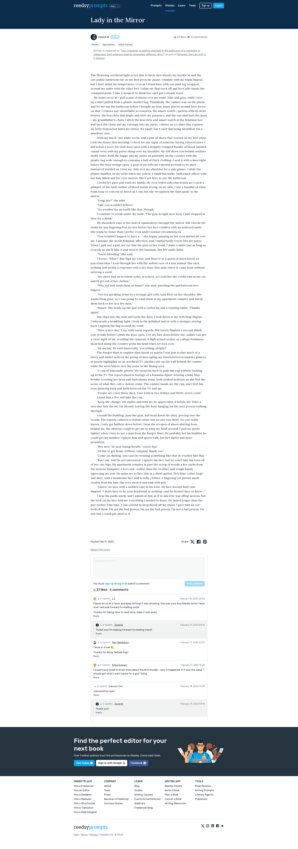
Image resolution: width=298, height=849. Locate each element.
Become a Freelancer (116, 799)
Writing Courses (143, 794)
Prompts (156, 5)
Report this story (100, 549)
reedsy (91, 6)
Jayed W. (118, 625)
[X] (203, 826)
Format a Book (173, 799)
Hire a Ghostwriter (84, 803)
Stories (169, 5)
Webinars (139, 803)
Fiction (95, 45)
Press (107, 794)
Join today (82, 763)
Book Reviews (203, 786)
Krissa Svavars (119, 665)
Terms (84, 834)
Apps (113, 6)
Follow (115, 37)
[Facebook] (217, 826)
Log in (218, 5)
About (107, 786)
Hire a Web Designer (85, 812)
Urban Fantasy (126, 45)
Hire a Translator (83, 807)
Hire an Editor (82, 790)
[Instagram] (208, 826)
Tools (192, 5)
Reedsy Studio (173, 786)
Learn (181, 5)
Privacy (94, 834)
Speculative (108, 45)
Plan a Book (171, 794)
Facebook (137, 763)
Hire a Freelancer (84, 786)
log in (120, 583)
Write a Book (172, 790)
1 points (108, 625)
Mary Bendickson (120, 642)
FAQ (76, 834)
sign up (109, 583)
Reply (96, 616)
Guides (138, 790)
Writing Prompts (204, 790)
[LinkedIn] (212, 826)
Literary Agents (204, 794)
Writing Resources (175, 803)
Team (107, 790)
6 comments (198, 37)
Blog (137, 786)
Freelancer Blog (143, 807)
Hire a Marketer (82, 799)
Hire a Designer (83, 794)
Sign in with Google (110, 763)
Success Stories (113, 803)
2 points (106, 598)
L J (113, 598)
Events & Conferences (147, 799)
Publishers (201, 799)
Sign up (206, 5)
